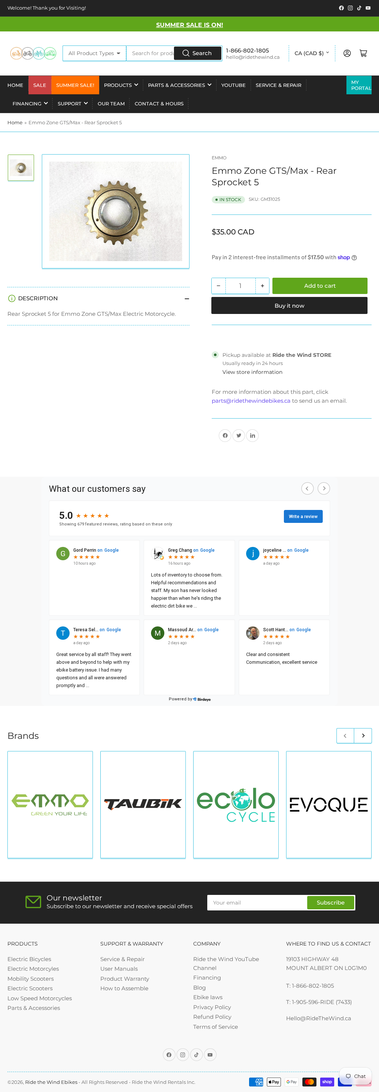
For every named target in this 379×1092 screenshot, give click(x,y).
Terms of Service (215, 1026)
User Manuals (119, 968)
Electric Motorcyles (33, 968)
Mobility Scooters (30, 978)
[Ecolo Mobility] (236, 805)
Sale (39, 85)
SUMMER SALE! (75, 85)
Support (69, 104)
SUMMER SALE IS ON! (189, 24)
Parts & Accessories (176, 85)
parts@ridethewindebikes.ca (251, 400)
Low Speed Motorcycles (39, 998)
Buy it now (289, 305)
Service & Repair (278, 85)
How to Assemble (124, 988)
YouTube (233, 85)
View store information (252, 372)
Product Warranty (124, 978)
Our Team (111, 104)
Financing (27, 104)
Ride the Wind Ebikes (51, 1082)
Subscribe (331, 902)
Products (118, 85)
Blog (199, 987)
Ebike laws (207, 997)
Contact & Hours (159, 104)
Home (15, 85)
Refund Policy (212, 1016)
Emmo (219, 157)
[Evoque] (329, 805)
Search (202, 53)
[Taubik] (143, 804)
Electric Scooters (30, 988)
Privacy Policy (212, 1007)
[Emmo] (50, 804)
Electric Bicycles (29, 959)
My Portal (361, 85)
